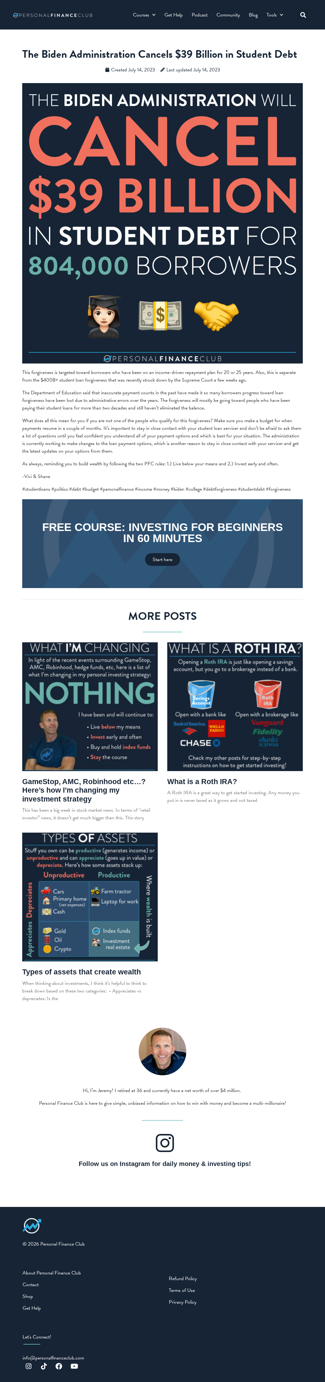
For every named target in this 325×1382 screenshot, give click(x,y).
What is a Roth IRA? (202, 781)
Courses (141, 15)
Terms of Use (182, 1290)
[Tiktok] (44, 1366)
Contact (31, 1284)
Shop (28, 1296)
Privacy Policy (182, 1302)
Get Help (173, 15)
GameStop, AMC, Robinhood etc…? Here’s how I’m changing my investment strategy (84, 790)
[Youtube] (74, 1366)
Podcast (200, 15)
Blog (253, 15)
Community (228, 15)
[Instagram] (29, 1366)
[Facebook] (59, 1366)
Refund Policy (183, 1278)
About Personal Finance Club (52, 1273)
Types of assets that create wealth (81, 972)
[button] (303, 15)
